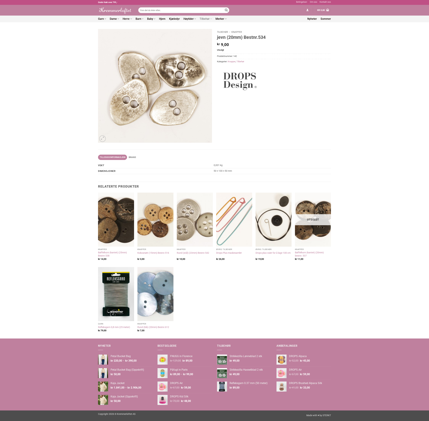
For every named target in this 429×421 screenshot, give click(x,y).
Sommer (326, 18)
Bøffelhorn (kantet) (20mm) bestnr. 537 (309, 254)
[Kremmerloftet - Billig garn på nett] (115, 10)
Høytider (188, 18)
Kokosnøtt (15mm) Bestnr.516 (153, 252)
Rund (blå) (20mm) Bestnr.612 (153, 327)
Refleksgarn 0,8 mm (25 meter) (114, 327)
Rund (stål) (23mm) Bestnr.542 (193, 252)
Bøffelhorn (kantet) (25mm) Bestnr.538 (112, 254)
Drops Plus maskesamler (229, 252)
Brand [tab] (132, 157)
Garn (101, 18)
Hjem (162, 18)
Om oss (313, 2)
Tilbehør (205, 18)
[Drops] (240, 80)
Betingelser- (302, 2)
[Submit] (226, 10)
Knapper (236, 32)
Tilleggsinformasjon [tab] (113, 157)
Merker (220, 18)
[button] (307, 10)
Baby (150, 18)
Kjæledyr (174, 18)
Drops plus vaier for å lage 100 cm (273, 252)
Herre (126, 18)
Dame (113, 18)
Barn (138, 18)
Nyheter (312, 18)
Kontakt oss (325, 2)
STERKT (327, 415)
